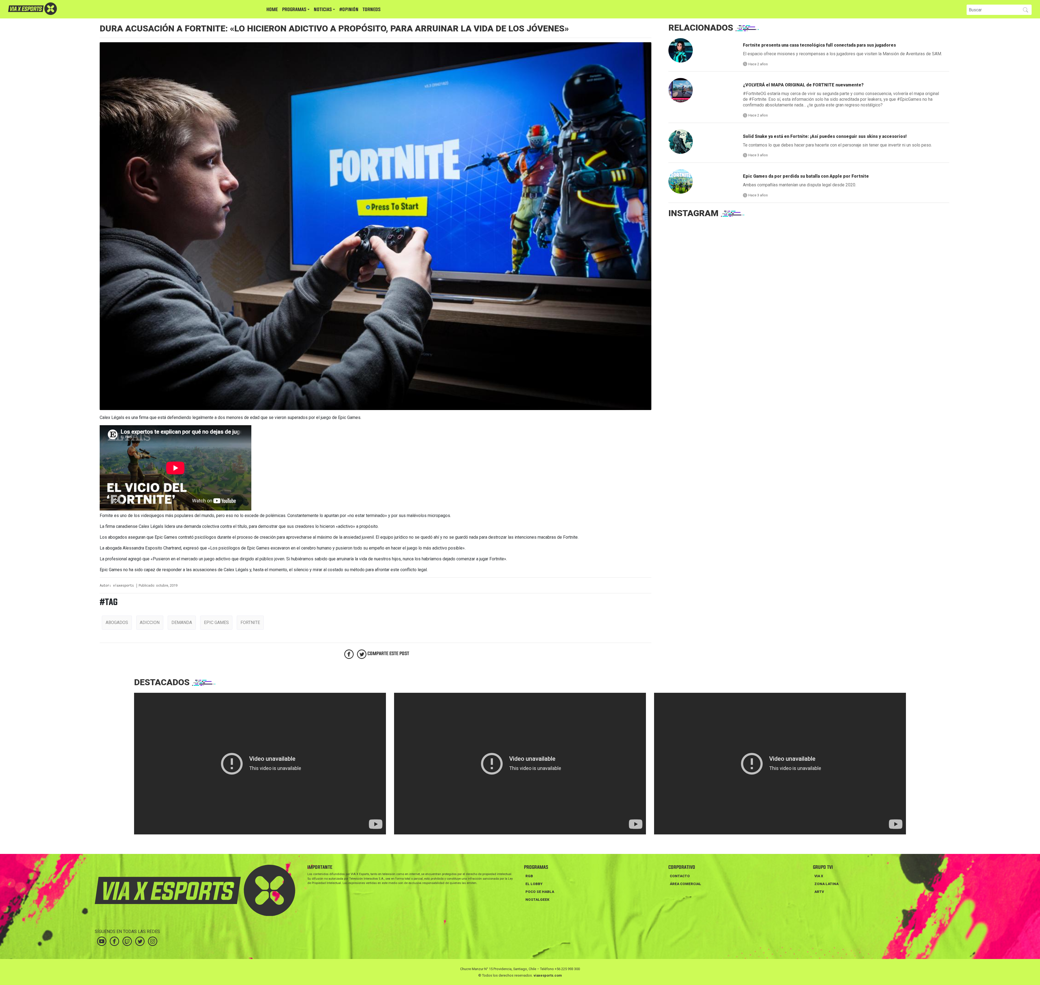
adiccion (150, 622)
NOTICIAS (323, 9)
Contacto (680, 876)
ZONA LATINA (826, 884)
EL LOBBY (533, 884)
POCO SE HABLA (539, 892)
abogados (117, 622)
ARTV (819, 892)
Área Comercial (685, 884)
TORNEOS (372, 9)
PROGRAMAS (294, 9)
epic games (216, 622)
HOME (272, 9)
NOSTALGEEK (537, 900)
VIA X (818, 876)
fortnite (250, 622)
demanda (181, 622)
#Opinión (348, 9)
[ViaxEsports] (48, 8)
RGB (529, 876)
